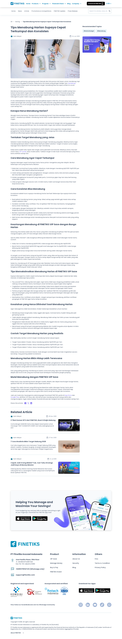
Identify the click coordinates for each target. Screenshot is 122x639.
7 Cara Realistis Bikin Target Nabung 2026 (28, 441)
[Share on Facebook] (25, 403)
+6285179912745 (22, 569)
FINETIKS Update (59, 11)
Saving (17, 22)
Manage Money (56, 563)
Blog (68, 4)
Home (28, 4)
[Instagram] (81, 605)
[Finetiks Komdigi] (16, 592)
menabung (71, 83)
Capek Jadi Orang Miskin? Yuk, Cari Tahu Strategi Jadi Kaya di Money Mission (32, 464)
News (20, 11)
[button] (36, 4)
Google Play (15, 397)
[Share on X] (28, 403)
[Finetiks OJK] (34, 592)
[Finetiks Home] (17, 3)
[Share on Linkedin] (31, 403)
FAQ (96, 559)
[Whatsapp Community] (109, 605)
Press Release (73, 11)
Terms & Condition (102, 563)
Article (26, 11)
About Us (76, 559)
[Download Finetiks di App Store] (23, 518)
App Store (68, 395)
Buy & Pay (54, 567)
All (11, 22)
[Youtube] (95, 605)
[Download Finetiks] (97, 44)
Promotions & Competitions (41, 11)
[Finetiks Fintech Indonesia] (51, 591)
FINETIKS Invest (56, 572)
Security (75, 563)
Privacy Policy (100, 567)
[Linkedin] (88, 605)
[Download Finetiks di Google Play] (40, 518)
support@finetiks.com (25, 575)
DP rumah (22, 152)
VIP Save (53, 559)
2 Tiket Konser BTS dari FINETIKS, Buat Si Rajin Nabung (33, 420)
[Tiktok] (102, 605)
